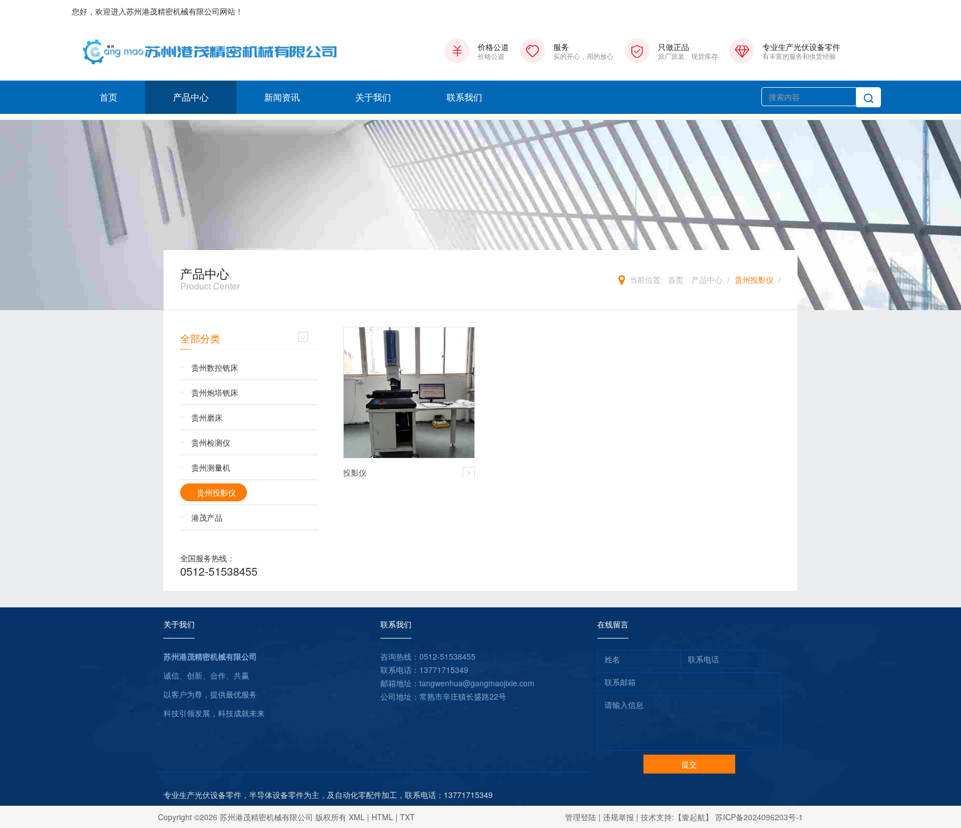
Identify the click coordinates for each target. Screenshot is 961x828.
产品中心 (191, 97)
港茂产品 (206, 517)
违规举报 (618, 816)
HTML (382, 816)
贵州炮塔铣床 (214, 392)
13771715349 (443, 669)
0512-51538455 (218, 571)
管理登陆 (580, 816)
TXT (407, 816)
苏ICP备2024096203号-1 (759, 816)
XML (357, 816)
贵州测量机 (210, 467)
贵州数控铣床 (214, 367)
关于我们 (373, 97)
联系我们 (464, 97)
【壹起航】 (693, 816)
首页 (108, 97)
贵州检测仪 (210, 442)
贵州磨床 (206, 417)
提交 (689, 764)
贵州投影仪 (754, 279)
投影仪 (354, 472)
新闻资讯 (282, 97)
